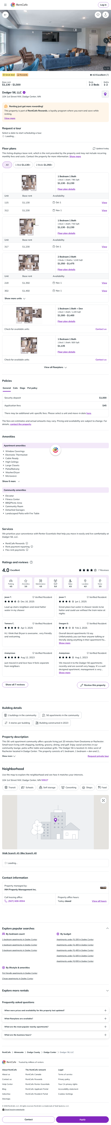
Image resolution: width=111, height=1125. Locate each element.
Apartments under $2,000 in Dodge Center (75, 961)
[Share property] (105, 15)
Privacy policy (64, 1079)
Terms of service (65, 1074)
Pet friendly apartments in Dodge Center (19, 973)
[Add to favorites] (98, 15)
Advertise (6, 1094)
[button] (55, 40)
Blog (4, 1089)
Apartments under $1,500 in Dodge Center (75, 956)
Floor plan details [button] (66, 189)
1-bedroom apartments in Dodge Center (19, 939)
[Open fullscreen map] (103, 800)
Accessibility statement (68, 1089)
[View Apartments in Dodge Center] (5, 15)
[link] (103, 5)
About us (6, 1074)
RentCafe (6, 1052)
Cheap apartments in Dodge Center (17, 978)
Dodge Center (50, 1052)
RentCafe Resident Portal (36, 1094)
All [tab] (7, 164)
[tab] (23, 165)
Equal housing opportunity (15, 1109)
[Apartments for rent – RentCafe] (19, 5)
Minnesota (19, 1052)
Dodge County (33, 1052)
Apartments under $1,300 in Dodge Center (75, 945)
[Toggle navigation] (5, 5)
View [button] (104, 202)
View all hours (99, 901)
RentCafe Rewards (33, 1079)
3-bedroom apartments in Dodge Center (19, 950)
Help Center (7, 1084)
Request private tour (98, 756)
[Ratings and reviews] (31, 562)
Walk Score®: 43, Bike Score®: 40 (19, 853)
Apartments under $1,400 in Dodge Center (75, 950)
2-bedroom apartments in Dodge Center (19, 945)
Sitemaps (6, 1099)
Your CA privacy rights (67, 1084)
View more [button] (9, 118)
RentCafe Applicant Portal (36, 1089)
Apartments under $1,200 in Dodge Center (75, 939)
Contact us (7, 1079)
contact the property (20, 424)
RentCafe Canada (33, 1074)
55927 (44, 780)
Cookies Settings (65, 1094)
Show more (64, 643)
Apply (82, 1119)
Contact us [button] (101, 329)
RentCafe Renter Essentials (37, 1084)
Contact (29, 1119)
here (88, 413)
